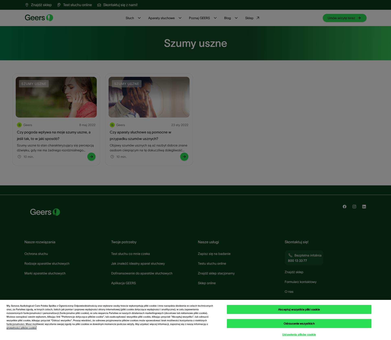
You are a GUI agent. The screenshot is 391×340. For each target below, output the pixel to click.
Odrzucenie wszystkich (299, 323)
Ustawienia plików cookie (299, 334)
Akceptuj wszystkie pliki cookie (299, 309)
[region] (195, 320)
